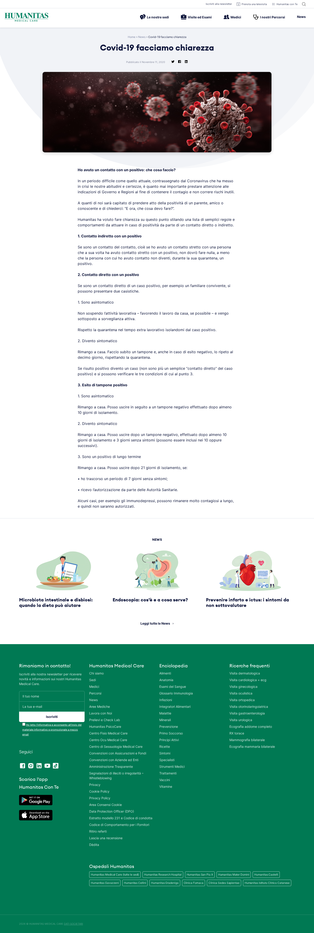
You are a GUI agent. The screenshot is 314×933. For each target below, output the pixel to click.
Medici (236, 17)
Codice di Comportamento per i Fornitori (119, 825)
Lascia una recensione (106, 838)
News (301, 17)
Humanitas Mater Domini (233, 874)
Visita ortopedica (242, 700)
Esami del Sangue (172, 686)
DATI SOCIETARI (73, 923)
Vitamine (165, 786)
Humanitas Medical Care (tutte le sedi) (115, 874)
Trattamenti (168, 773)
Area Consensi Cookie (105, 805)
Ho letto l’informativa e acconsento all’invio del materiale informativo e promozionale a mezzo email (52, 729)
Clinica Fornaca (194, 883)
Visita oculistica (240, 693)
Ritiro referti (98, 831)
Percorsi (95, 693)
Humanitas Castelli (266, 874)
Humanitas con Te (287, 4)
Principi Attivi (169, 740)
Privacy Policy (99, 798)
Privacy (94, 785)
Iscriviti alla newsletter (219, 4)
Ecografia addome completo (250, 726)
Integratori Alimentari (175, 706)
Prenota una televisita (254, 4)
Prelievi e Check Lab (104, 720)
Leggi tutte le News (155, 623)
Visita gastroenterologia (247, 713)
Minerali (165, 720)
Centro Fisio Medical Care (108, 733)
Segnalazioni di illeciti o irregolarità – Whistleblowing (116, 775)
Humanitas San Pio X (200, 874)
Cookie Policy (99, 791)
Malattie (165, 713)
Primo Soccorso (171, 733)
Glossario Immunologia (176, 693)
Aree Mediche (99, 706)
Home (131, 37)
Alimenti (165, 673)
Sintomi (164, 753)
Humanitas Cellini (135, 883)
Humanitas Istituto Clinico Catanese (267, 883)
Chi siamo (96, 673)
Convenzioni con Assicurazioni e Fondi (117, 753)
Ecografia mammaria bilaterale (252, 746)
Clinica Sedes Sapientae (224, 883)
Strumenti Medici (172, 766)
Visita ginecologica (243, 686)
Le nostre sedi (158, 17)
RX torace (236, 733)
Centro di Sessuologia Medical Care (116, 746)
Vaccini (164, 780)
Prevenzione (168, 726)
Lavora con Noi (100, 713)
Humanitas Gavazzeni (105, 883)
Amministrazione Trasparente (111, 766)
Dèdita (94, 845)
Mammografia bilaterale (247, 740)
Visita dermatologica (244, 673)
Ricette (164, 746)
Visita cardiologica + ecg (247, 680)
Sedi (92, 680)
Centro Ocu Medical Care (108, 740)
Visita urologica (240, 720)
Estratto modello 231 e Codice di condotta (120, 818)
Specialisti (166, 760)
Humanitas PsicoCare (105, 726)
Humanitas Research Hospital (162, 874)
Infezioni (165, 700)
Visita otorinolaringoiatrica (248, 706)
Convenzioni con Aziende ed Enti (113, 760)
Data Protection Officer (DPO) (111, 811)
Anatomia (166, 680)
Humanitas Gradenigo (164, 883)
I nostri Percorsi (272, 17)
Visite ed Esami (200, 17)
